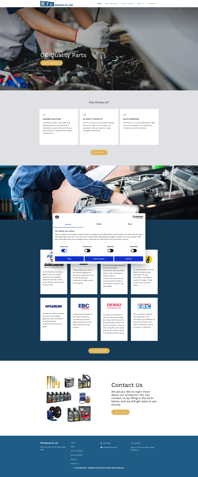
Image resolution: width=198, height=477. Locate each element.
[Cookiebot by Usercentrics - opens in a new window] (134, 217)
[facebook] (133, 456)
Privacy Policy (136, 443)
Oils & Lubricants (111, 3)
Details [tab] (99, 224)
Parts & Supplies (127, 3)
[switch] (87, 250)
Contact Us (151, 3)
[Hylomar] (53, 306)
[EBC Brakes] (84, 306)
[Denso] (114, 306)
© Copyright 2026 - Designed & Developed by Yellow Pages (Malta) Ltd (99, 468)
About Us (140, 3)
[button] (51, 63)
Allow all (129, 259)
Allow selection (99, 259)
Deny (69, 259)
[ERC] (144, 306)
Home (99, 3)
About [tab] (130, 224)
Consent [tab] (68, 224)
